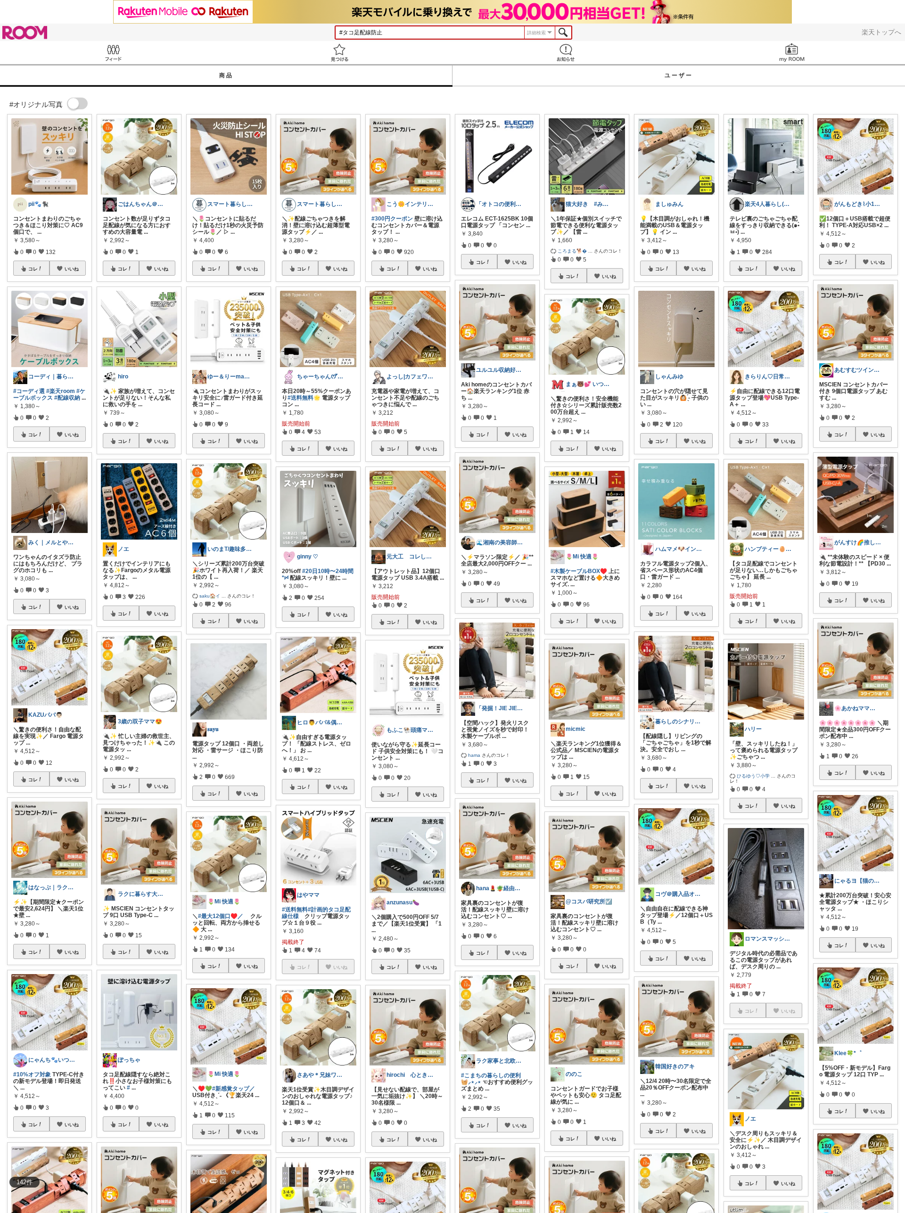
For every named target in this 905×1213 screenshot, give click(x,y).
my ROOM (792, 52)
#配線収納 (67, 397)
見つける (339, 52)
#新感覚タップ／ (233, 1088)
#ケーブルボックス (49, 394)
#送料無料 (295, 909)
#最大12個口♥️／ (220, 916)
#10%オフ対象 (32, 1074)
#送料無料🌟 (304, 397)
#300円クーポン (392, 218)
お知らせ (565, 52)
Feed (113, 52)
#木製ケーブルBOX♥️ (579, 571)
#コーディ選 (29, 391)
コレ (33, 268)
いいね (72, 268)
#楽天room (60, 391)
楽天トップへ (881, 32)
